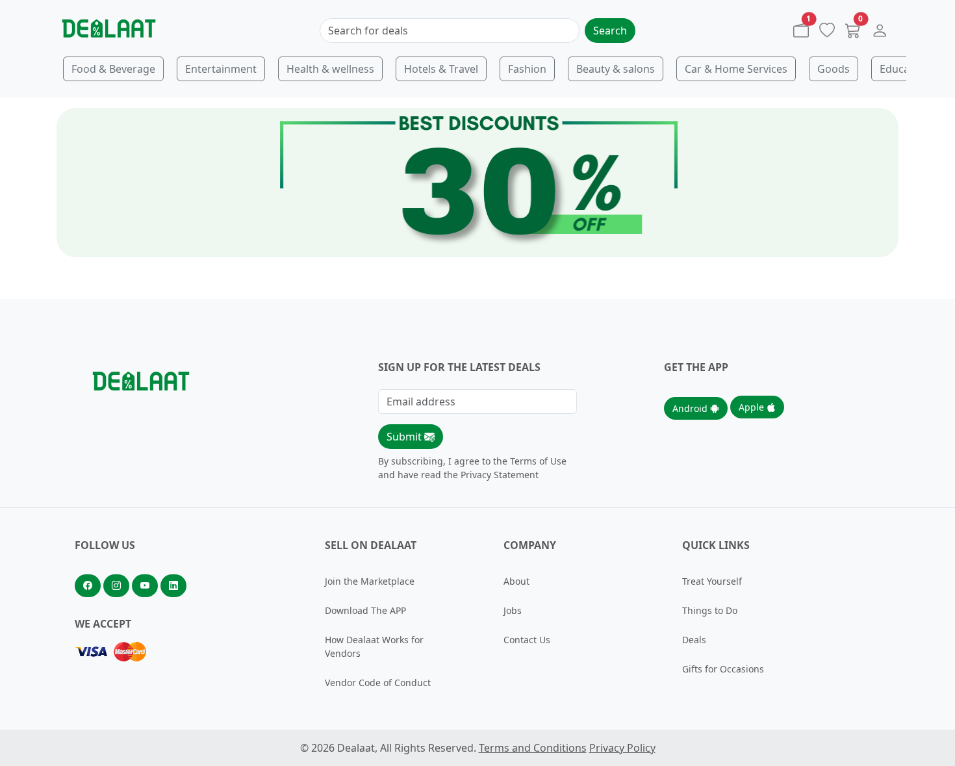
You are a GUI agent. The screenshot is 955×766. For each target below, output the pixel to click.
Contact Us (526, 639)
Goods (833, 69)
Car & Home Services (736, 69)
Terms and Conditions (533, 748)
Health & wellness (330, 69)
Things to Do (709, 610)
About (516, 581)
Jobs (512, 610)
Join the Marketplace (369, 581)
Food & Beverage (113, 69)
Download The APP (365, 610)
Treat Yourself (712, 581)
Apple (753, 407)
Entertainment (221, 69)
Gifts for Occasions (723, 669)
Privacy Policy (622, 748)
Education (904, 69)
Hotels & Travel (441, 69)
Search (610, 30)
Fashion (527, 69)
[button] (879, 33)
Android (691, 408)
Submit (405, 436)
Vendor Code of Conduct (378, 682)
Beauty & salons (615, 69)
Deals (694, 639)
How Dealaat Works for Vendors (374, 646)
